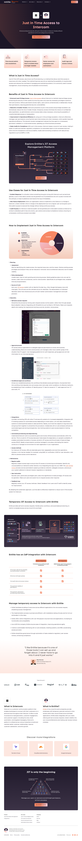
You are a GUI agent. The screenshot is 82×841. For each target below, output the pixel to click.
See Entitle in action (41, 804)
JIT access (21, 287)
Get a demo (74, 1)
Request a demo (41, 178)
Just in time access (35, 98)
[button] (25, 2)
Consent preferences (25, 835)
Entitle (45, 709)
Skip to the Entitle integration (41, 37)
